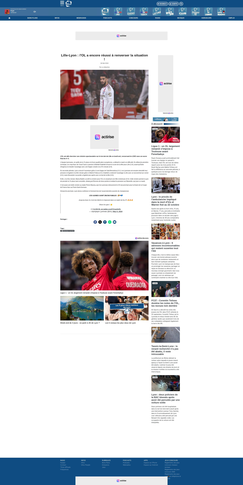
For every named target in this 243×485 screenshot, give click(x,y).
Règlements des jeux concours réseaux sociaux (172, 465)
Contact (63, 465)
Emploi (231, 18)
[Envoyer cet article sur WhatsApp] (109, 223)
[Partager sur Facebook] (95, 223)
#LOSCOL (97, 209)
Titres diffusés (65, 467)
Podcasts (107, 18)
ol (61, 231)
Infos (57, 18)
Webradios (81, 18)
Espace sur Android (151, 465)
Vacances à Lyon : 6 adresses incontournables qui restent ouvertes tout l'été (165, 247)
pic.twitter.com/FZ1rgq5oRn (111, 209)
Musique (180, 18)
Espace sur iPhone (150, 463)
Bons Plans (32, 18)
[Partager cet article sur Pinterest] (104, 223)
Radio (157, 18)
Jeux (103, 467)
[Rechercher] (181, 4)
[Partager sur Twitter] (99, 223)
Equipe (62, 463)
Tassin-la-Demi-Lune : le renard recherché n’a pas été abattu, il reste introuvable (164, 350)
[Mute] (34, 11)
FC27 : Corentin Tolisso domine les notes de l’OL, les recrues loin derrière (165, 303)
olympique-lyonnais (68, 231)
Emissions (105, 465)
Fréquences (64, 469)
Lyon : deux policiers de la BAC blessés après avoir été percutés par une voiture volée (165, 398)
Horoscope (206, 18)
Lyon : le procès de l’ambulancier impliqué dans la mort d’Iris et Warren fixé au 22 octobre (165, 200)
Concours (133, 18)
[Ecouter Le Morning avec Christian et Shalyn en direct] (165, 119)
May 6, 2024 (117, 211)
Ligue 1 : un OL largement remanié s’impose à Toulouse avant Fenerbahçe (165, 150)
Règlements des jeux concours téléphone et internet (173, 476)
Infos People (85, 465)
